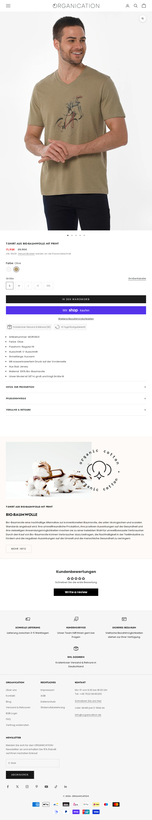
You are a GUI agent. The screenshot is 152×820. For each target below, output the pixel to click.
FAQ (8, 719)
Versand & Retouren (18, 707)
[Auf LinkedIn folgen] (65, 786)
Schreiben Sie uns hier (88, 701)
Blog (8, 701)
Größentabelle (137, 278)
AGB (43, 695)
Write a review (76, 592)
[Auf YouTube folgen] (46, 786)
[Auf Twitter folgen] (17, 786)
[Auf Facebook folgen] (8, 786)
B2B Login (11, 713)
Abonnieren (20, 774)
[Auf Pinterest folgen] (37, 786)
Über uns (11, 690)
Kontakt (10, 695)
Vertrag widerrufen (17, 725)
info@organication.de (88, 715)
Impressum (47, 690)
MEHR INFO (18, 548)
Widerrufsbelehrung (53, 707)
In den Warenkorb (76, 299)
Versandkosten (26, 253)
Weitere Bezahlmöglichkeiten (76, 318)
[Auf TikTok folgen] (56, 786)
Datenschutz (48, 701)
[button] (9, 269)
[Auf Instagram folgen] (27, 786)
